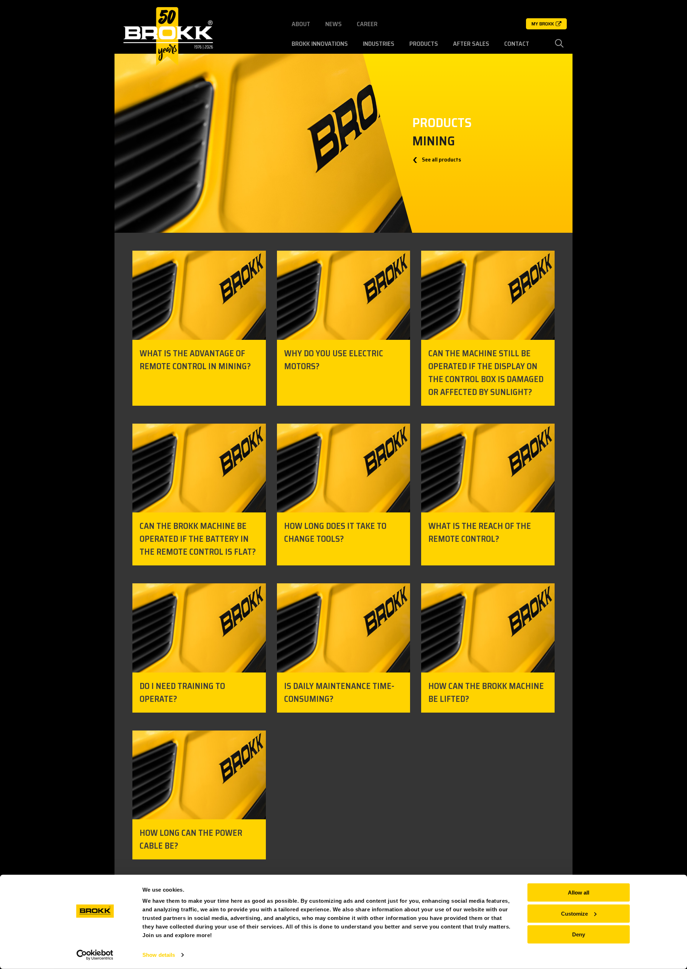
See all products (441, 159)
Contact (516, 44)
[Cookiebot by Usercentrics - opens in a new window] (95, 955)
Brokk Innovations (320, 44)
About (301, 24)
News (333, 24)
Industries (378, 44)
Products (423, 44)
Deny (578, 934)
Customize (574, 913)
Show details (158, 955)
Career (367, 24)
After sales (471, 44)
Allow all (578, 893)
